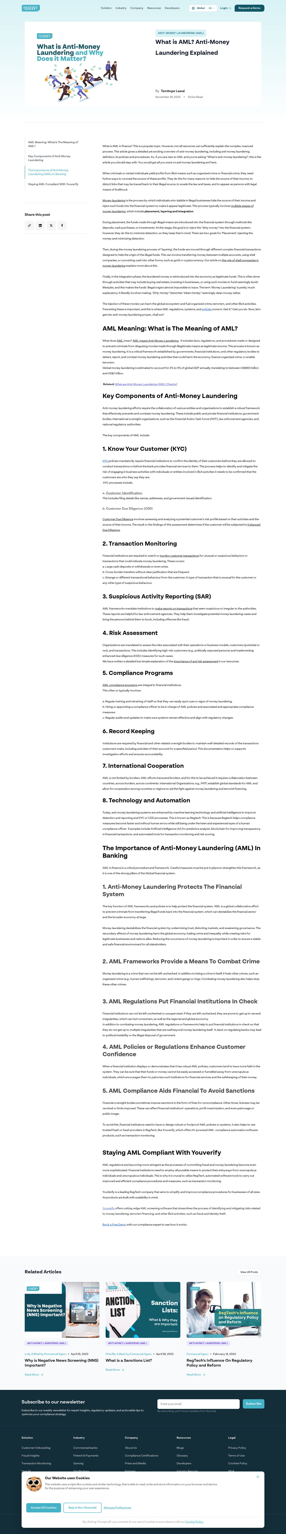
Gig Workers (81, 1471)
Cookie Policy (194, 1522)
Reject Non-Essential (82, 1507)
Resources (154, 8)
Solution (106, 8)
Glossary (182, 1455)
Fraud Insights (30, 1455)
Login (224, 8)
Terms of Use (236, 1455)
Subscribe (253, 1403)
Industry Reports (187, 1471)
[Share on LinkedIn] (40, 225)
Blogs (180, 1448)
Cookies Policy (237, 1463)
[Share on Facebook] (62, 225)
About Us (131, 1448)
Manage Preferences (117, 1507)
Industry (121, 8)
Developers (172, 8)
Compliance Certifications (141, 1455)
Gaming (78, 1463)
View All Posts (249, 1272)
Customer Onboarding (36, 1448)
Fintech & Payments (85, 1455)
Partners (130, 1471)
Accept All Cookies (43, 1507)
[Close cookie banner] (258, 1477)
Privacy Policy (237, 1448)
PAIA (231, 1471)
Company (136, 8)
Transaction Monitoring (36, 1463)
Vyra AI (26, 1471)
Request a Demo (250, 8)
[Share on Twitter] (51, 225)
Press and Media (135, 1463)
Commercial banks (85, 1448)
